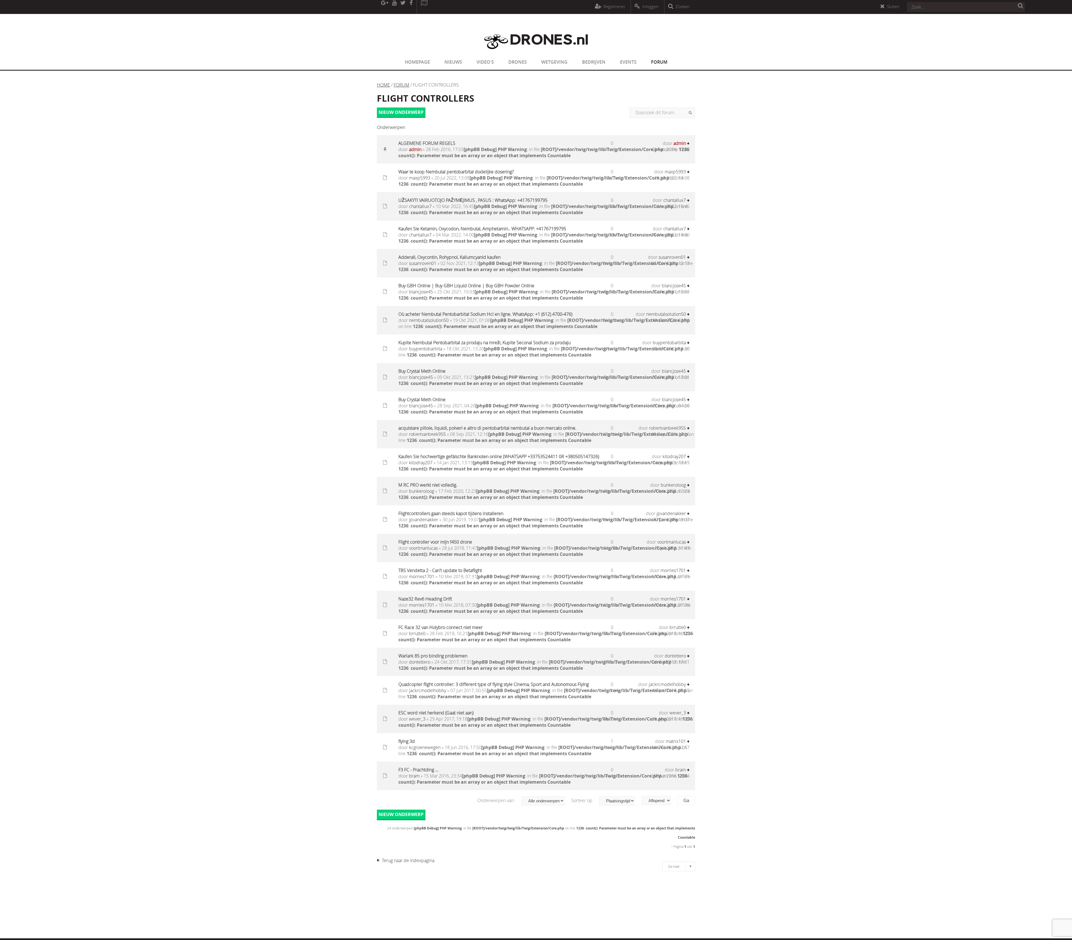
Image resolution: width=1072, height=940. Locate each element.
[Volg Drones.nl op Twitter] (403, 7)
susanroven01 (422, 263)
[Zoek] (690, 112)
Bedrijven (594, 62)
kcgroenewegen (425, 747)
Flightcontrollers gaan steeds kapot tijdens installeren (450, 513)
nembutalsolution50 (429, 320)
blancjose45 (421, 292)
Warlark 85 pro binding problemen (432, 656)
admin (415, 149)
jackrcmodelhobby (427, 690)
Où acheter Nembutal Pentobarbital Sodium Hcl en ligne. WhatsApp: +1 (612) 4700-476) (485, 314)
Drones (517, 62)
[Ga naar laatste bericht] (688, 144)
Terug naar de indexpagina (408, 860)
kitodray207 (420, 463)
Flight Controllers (425, 98)
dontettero (419, 662)
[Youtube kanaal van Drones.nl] (394, 7)
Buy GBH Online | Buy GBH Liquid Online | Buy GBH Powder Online (466, 286)
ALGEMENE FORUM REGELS (426, 143)
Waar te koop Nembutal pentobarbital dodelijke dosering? (456, 172)
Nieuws (453, 62)
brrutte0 (417, 633)
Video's (485, 62)
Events (628, 62)
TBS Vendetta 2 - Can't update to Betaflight (440, 570)
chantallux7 (420, 206)
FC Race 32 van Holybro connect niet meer (440, 627)
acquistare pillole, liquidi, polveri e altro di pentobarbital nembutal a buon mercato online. (487, 428)
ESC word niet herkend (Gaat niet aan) (435, 713)
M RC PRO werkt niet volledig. (427, 485)
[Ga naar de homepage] (536, 52)
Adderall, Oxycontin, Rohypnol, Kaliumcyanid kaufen (449, 257)
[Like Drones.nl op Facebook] (411, 7)
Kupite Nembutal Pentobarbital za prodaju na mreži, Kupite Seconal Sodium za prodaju (484, 342)
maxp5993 (419, 178)
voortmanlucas (423, 548)
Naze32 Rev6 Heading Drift (425, 599)
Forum (659, 62)
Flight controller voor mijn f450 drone (435, 542)
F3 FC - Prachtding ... (418, 770)
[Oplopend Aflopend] (659, 800)
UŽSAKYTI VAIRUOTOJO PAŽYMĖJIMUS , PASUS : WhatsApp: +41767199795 (472, 200)
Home (383, 85)
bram (414, 776)
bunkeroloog (421, 491)
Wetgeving (554, 62)
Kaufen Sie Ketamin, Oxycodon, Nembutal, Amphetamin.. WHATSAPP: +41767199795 (482, 229)
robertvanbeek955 (427, 434)
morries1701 (421, 576)
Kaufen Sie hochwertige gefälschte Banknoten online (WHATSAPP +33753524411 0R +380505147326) (498, 456)
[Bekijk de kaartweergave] (424, 7)
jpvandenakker (423, 519)
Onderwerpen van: (496, 800)
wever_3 (417, 719)
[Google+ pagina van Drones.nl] (384, 7)
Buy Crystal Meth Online (422, 371)
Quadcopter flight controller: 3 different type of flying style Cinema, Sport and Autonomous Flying (493, 684)
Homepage (417, 62)
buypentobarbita (425, 349)
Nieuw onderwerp (401, 112)
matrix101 (676, 741)
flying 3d (406, 741)
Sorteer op (582, 800)
